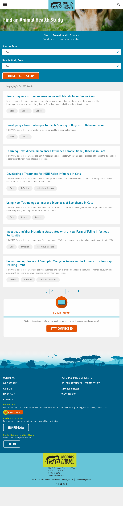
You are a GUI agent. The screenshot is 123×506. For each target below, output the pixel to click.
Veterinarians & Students (77, 378)
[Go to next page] (78, 291)
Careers (7, 389)
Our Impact (9, 378)
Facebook (56, 484)
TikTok (59, 484)
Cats (12, 188)
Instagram (64, 484)
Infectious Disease (45, 188)
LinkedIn (67, 484)
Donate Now (14, 413)
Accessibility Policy (83, 480)
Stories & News (70, 389)
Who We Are (10, 383)
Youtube (61, 484)
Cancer (25, 111)
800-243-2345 (54, 473)
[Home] (62, 5)
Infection (25, 188)
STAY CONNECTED (61, 328)
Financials (9, 394)
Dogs (12, 111)
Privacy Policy (67, 480)
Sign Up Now (16, 427)
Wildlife (13, 279)
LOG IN (12, 444)
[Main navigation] (5, 4)
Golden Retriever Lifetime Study (81, 383)
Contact (8, 399)
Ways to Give (69, 394)
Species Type (9, 46)
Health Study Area (12, 60)
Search (118, 4)
